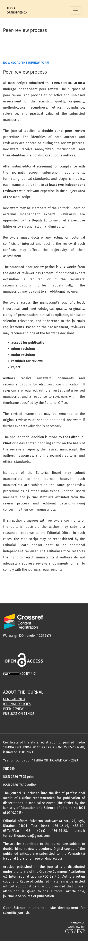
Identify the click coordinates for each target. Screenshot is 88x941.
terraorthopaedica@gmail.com (26, 836)
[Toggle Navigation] (75, 10)
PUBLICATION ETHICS (18, 714)
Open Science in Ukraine (23, 908)
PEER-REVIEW (13, 709)
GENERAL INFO (14, 699)
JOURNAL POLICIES (17, 704)
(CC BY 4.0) (28, 674)
